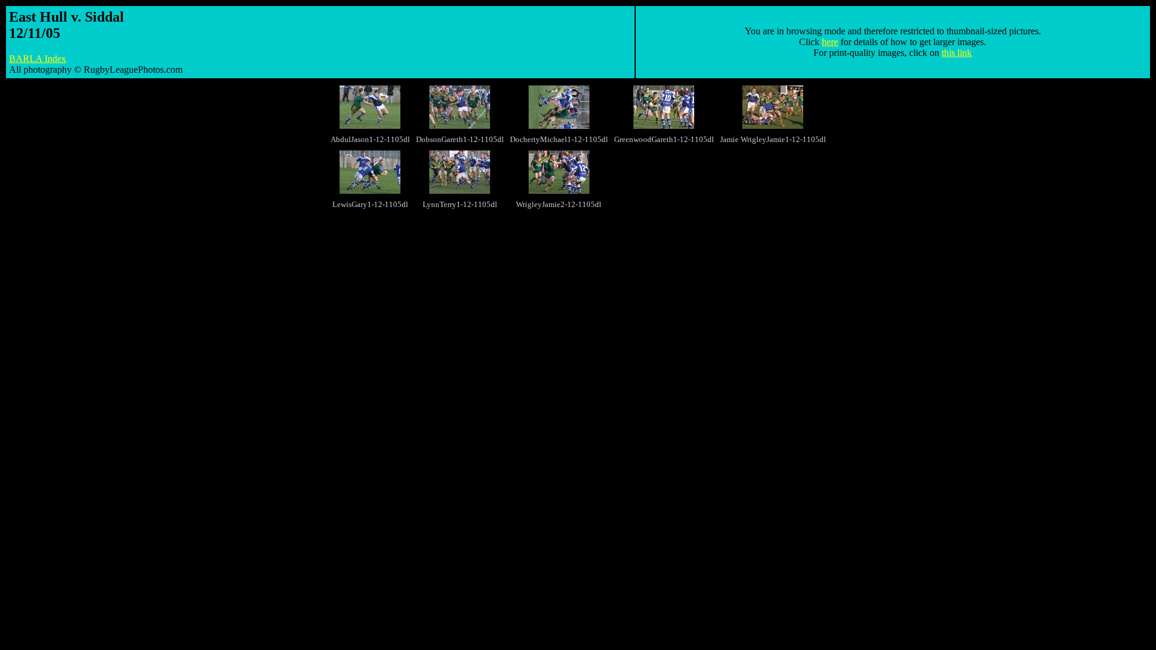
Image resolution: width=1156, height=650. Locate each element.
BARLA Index (37, 59)
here (830, 42)
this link (957, 53)
